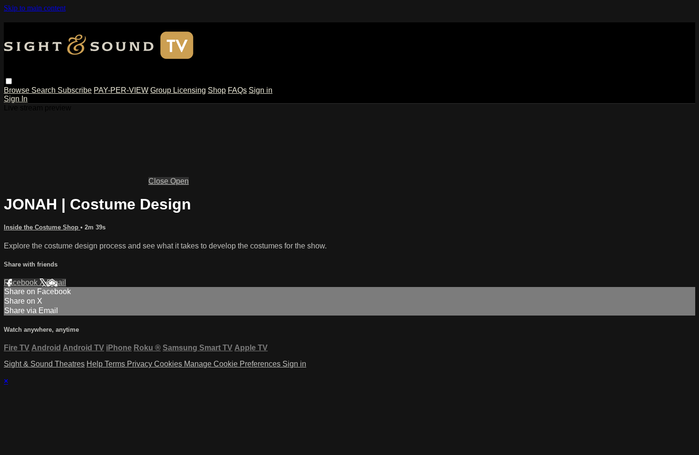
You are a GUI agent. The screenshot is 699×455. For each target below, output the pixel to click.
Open (179, 181)
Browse (17, 90)
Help (96, 364)
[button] (9, 81)
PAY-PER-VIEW (121, 90)
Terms (116, 364)
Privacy (140, 364)
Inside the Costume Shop (42, 227)
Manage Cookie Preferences (233, 364)
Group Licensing (178, 90)
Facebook (21, 282)
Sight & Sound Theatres (44, 364)
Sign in (260, 90)
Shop (217, 90)
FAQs (237, 90)
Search (44, 90)
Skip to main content (35, 8)
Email (56, 282)
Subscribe (75, 90)
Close (159, 181)
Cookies (169, 364)
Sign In (16, 99)
